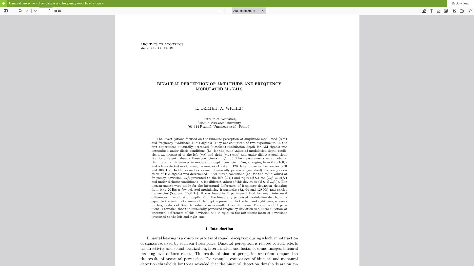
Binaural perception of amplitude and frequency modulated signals (56, 3)
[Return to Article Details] (3, 3)
